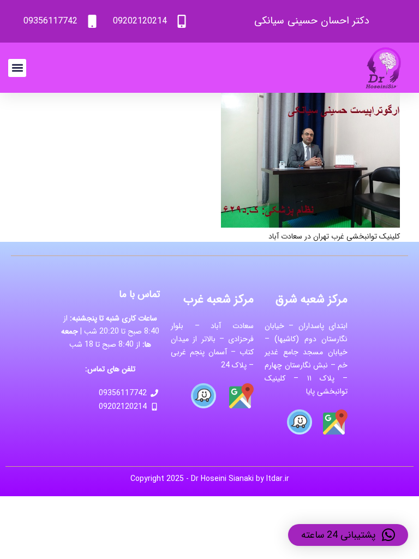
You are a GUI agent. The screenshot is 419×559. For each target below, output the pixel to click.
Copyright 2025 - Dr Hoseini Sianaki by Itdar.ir (209, 479)
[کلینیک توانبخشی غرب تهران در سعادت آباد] (310, 99)
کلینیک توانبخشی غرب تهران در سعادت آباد (334, 236)
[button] (17, 68)
